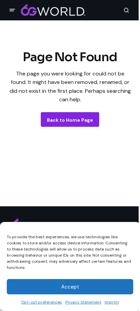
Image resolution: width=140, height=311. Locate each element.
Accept (70, 286)
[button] (12, 10)
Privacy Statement (83, 302)
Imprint (112, 302)
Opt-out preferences (41, 302)
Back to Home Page (70, 120)
